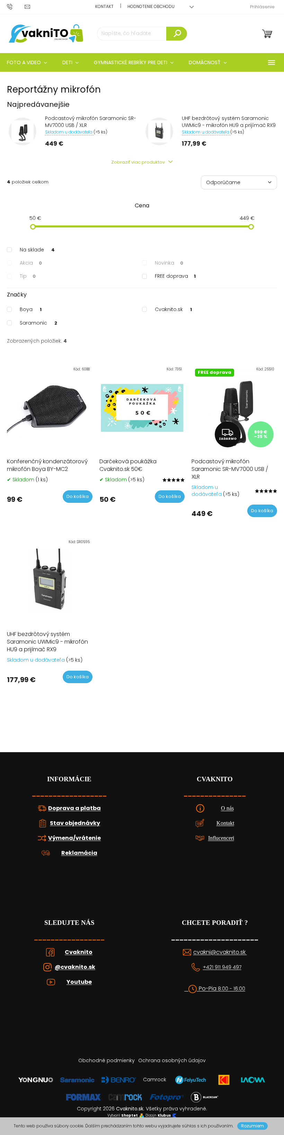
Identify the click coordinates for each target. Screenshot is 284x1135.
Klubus (164, 1115)
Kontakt (104, 6)
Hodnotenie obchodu (151, 6)
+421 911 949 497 (222, 967)
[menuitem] (70, 62)
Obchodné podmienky (106, 1060)
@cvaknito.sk (75, 967)
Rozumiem (252, 1126)
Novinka (169, 262)
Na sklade (37, 249)
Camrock (154, 1079)
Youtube (79, 982)
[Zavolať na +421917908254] (16, 6)
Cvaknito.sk (173, 309)
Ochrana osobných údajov (172, 1060)
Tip (28, 276)
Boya (31, 309)
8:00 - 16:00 (231, 989)
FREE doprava (175, 276)
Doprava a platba (74, 808)
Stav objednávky (75, 823)
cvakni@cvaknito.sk (220, 952)
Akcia (31, 262)
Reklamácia (79, 853)
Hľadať (176, 34)
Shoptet (129, 1115)
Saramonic (38, 322)
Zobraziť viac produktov (138, 162)
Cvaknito (78, 952)
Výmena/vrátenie (74, 838)
